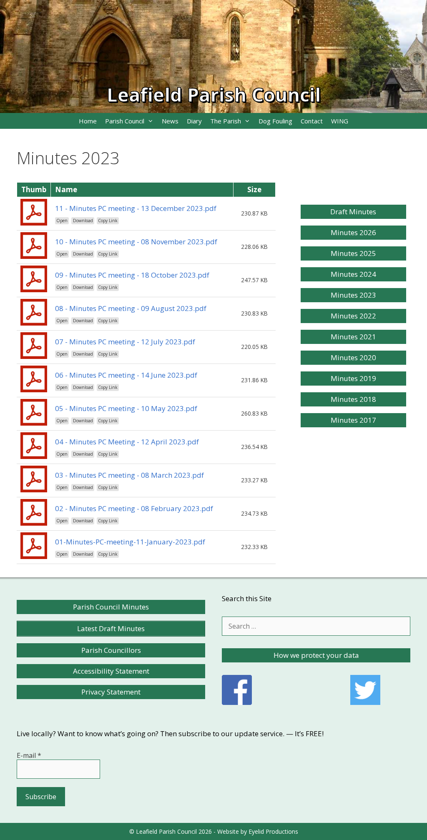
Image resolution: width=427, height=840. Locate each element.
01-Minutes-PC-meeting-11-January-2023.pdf (130, 542)
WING (339, 121)
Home (88, 121)
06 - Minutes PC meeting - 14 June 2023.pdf (126, 375)
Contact (312, 121)
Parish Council (124, 121)
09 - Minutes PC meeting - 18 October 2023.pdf (132, 275)
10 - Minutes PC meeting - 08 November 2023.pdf (136, 241)
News (170, 121)
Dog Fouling (275, 121)
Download (83, 220)
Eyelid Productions (273, 831)
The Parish (225, 121)
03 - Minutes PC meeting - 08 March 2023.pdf (129, 475)
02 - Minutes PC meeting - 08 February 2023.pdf (134, 508)
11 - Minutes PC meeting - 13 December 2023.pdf (135, 208)
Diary (194, 121)
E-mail (29, 755)
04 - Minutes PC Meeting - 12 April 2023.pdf (127, 441)
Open (62, 220)
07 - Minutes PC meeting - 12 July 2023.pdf (125, 341)
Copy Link (108, 220)
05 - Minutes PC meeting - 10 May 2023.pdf (126, 408)
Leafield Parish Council (214, 94)
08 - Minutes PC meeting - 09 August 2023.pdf (130, 308)
